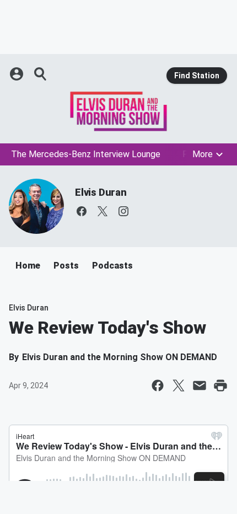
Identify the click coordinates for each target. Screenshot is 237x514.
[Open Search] (40, 74)
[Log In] (17, 74)
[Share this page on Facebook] (157, 385)
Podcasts (112, 265)
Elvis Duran (101, 192)
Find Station (196, 75)
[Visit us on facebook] (81, 211)
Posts (66, 265)
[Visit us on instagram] (123, 211)
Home (27, 265)
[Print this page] (220, 385)
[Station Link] (118, 111)
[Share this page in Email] (199, 385)
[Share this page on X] (178, 385)
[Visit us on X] (102, 211)
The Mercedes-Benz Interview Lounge (85, 154)
